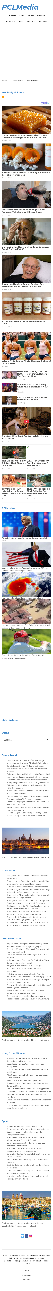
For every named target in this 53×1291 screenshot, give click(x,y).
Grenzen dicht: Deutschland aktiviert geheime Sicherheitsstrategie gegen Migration (26, 918)
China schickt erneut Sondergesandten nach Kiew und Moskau (28, 1070)
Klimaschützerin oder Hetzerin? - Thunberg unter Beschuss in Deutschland (28, 792)
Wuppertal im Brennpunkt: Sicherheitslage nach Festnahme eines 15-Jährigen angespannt (27, 797)
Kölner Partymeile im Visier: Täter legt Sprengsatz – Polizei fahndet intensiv (28, 981)
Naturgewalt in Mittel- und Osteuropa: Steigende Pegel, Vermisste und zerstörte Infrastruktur (28, 901)
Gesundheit (43, 21)
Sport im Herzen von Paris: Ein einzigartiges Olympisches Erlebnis (25, 1133)
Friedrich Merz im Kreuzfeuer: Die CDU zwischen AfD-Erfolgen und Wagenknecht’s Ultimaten (27, 924)
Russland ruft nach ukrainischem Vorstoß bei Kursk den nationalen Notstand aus (29, 1059)
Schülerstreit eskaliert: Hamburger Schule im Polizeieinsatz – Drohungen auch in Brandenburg (28, 997)
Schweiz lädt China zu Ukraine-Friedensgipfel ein (28, 1089)
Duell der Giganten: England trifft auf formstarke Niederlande (28, 1166)
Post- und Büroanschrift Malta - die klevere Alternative (25, 857)
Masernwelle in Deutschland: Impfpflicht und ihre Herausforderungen (28, 808)
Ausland (31, 16)
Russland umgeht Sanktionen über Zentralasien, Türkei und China (27, 1084)
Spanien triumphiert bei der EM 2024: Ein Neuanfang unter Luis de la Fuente (24, 1149)
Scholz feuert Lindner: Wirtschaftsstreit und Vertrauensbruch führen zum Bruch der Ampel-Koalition (27, 769)
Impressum (26, 1275)
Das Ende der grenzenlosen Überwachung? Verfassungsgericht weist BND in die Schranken (27, 761)
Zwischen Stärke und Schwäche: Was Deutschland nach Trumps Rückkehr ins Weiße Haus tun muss (28, 775)
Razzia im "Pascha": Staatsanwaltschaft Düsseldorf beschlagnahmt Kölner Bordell (29, 986)
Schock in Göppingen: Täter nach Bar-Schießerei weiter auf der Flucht (28, 803)
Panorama (41, 16)
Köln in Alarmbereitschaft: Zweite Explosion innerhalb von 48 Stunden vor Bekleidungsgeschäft (29, 975)
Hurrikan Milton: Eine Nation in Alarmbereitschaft (23, 598)
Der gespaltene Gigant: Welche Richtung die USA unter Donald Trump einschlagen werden (25, 569)
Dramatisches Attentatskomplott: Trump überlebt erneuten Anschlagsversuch (23, 656)
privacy (27, 1263)
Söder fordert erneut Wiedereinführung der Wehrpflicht (25, 1065)
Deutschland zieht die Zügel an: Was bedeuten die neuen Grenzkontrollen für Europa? (28, 907)
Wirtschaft (31, 21)
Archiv (26, 1270)
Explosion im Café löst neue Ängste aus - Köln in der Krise (28, 956)
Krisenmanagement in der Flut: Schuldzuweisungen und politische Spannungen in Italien (26, 626)
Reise (21, 21)
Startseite (12, 16)
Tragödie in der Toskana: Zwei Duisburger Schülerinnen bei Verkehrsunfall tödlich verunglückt (24, 968)
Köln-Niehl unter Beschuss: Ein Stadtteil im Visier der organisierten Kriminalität (28, 961)
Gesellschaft (11, 21)
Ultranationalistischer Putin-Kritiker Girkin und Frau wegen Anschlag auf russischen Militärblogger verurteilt (29, 1094)
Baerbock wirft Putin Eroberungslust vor (24, 1080)
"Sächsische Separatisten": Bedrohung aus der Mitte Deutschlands (27, 786)
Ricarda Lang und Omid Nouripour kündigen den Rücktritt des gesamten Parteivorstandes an (27, 814)
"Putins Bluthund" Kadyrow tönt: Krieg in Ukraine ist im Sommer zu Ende (28, 1106)
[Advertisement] (26, 51)
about (46, 1261)
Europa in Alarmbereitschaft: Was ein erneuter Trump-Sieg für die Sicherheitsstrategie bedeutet (28, 781)
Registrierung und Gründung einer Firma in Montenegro (25, 1040)
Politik (21, 16)
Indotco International (22, 1256)
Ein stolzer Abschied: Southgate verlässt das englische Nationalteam (26, 1144)
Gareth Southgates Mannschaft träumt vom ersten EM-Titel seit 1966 (28, 1155)
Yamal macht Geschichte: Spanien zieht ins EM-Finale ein (27, 1160)
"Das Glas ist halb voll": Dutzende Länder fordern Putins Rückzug (28, 1076)
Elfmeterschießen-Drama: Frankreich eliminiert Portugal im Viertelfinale (27, 1177)
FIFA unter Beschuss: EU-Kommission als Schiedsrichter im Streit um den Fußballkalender (28, 1127)
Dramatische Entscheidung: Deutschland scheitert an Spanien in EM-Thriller (28, 1171)
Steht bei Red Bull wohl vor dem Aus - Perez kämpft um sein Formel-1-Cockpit (26, 1138)
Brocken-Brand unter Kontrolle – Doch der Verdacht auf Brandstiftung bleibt (25, 992)
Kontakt (26, 1279)
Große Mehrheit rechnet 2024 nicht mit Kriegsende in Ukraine (29, 1101)
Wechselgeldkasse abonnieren (3, 97)
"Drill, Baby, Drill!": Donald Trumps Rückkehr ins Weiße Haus (25, 539)
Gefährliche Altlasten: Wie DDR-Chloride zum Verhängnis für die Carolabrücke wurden (26, 913)
